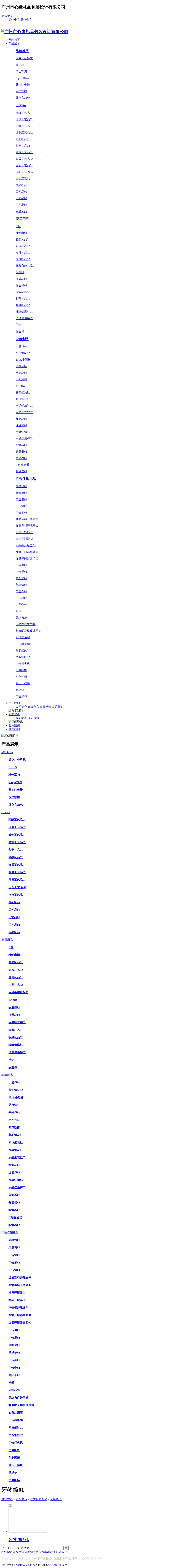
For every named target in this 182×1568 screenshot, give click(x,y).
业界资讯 (33, 717)
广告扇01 (21, 565)
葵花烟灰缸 (23, 392)
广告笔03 (21, 512)
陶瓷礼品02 (23, 145)
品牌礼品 (22, 51)
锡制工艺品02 (24, 132)
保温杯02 (21, 285)
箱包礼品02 (23, 246)
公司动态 (21, 717)
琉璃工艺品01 (24, 112)
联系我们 (57, 706)
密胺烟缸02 (23, 657)
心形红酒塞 (23, 637)
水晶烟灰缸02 (24, 412)
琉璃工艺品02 (24, 119)
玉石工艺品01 (24, 165)
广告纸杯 (21, 696)
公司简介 (21, 706)
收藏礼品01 (23, 298)
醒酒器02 (21, 471)
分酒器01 (21, 445)
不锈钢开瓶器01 (26, 545)
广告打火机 (23, 663)
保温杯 (20, 331)
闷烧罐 (20, 272)
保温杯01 (21, 278)
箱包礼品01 (23, 239)
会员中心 (64, 1551)
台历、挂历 (23, 683)
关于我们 (14, 703)
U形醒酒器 (22, 464)
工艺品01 (21, 191)
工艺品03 (21, 204)
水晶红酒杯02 (24, 438)
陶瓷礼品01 (23, 139)
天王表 (20, 64)
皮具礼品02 (23, 259)
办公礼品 (21, 185)
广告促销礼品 (26, 479)
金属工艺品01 (24, 152)
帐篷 (18, 611)
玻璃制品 (22, 339)
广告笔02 (21, 505)
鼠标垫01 (21, 578)
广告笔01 (21, 499)
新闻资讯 (14, 714)
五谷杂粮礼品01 (26, 265)
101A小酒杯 (23, 359)
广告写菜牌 (23, 643)
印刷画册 (21, 676)
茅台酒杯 (21, 366)
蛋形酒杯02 (23, 353)
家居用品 (22, 219)
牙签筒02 (21, 492)
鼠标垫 (20, 689)
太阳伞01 (21, 604)
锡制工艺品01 (24, 125)
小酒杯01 (21, 346)
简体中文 (7, 15)
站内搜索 (41, 1551)
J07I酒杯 (21, 385)
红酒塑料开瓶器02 (27, 525)
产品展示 (14, 43)
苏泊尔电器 (23, 84)
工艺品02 (21, 198)
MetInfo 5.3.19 (24, 1564)
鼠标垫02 (21, 584)
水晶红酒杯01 (24, 431)
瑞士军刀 (21, 71)
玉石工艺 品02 (24, 171)
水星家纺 (21, 91)
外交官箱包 (23, 97)
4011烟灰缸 (23, 399)
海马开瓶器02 (24, 538)
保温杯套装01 (24, 292)
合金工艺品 (23, 178)
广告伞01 (21, 591)
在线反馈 (45, 706)
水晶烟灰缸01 (24, 405)
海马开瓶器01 (24, 532)
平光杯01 (21, 372)
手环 (18, 324)
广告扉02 (21, 571)
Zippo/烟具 (22, 78)
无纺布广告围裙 (26, 624)
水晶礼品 (21, 211)
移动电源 (21, 232)
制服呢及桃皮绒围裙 (28, 630)
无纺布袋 (21, 617)
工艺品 (21, 105)
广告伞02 (21, 597)
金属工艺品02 (24, 158)
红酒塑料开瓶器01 (27, 519)
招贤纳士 (30, 1551)
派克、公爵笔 (24, 58)
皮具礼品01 (23, 252)
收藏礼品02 (23, 305)
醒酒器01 (21, 458)
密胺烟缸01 (23, 650)
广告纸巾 (21, 670)
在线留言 (33, 706)
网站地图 (52, 1551)
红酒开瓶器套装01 (27, 551)
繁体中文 (26, 19)
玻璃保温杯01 (24, 311)
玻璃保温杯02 (24, 318)
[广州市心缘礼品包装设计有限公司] (34, 31)
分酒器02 (21, 451)
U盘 (18, 226)
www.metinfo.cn (57, 1564)
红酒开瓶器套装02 (27, 558)
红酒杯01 (21, 418)
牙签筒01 (21, 486)
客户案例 (14, 725)
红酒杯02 (21, 425)
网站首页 (14, 39)
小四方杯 (21, 379)
